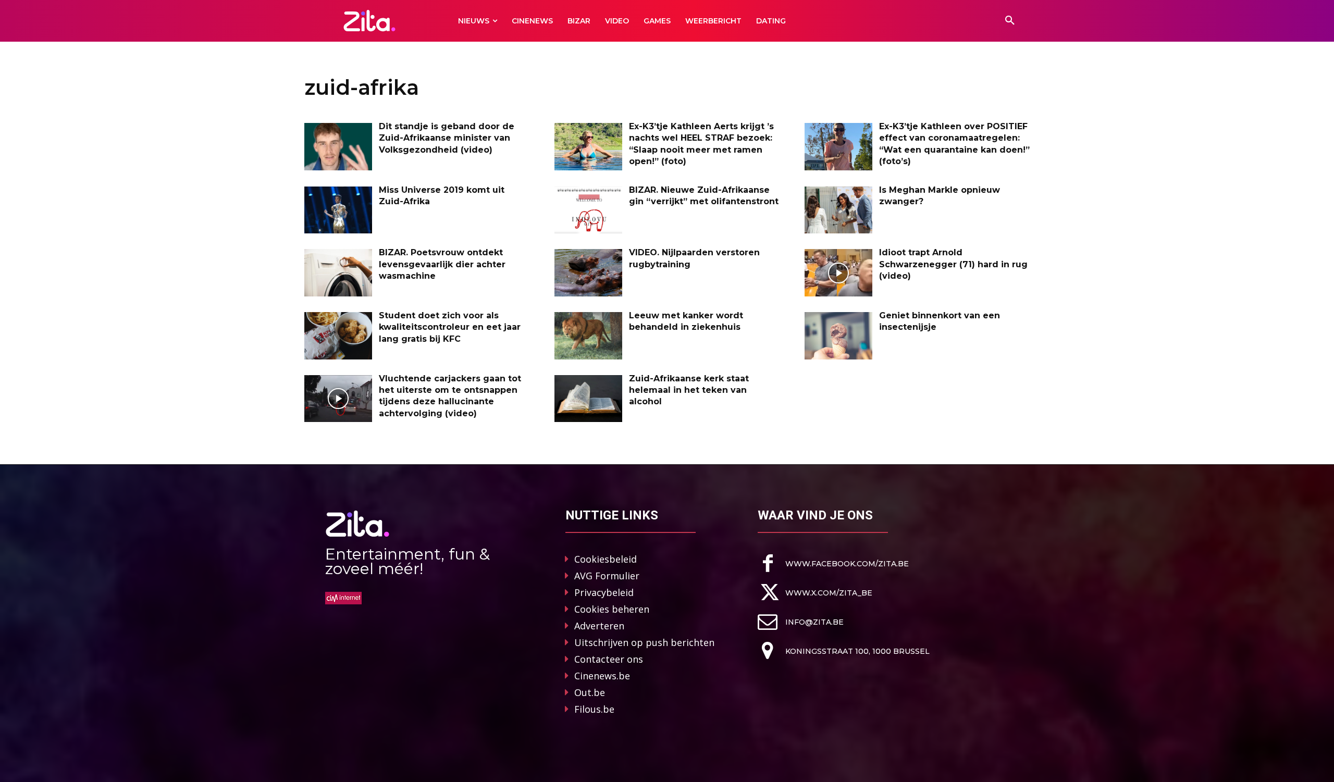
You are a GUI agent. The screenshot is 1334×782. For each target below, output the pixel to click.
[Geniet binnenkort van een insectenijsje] (838, 335)
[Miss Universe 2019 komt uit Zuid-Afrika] (338, 210)
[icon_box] (833, 563)
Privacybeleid (604, 592)
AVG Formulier (606, 575)
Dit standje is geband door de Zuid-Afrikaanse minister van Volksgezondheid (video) (446, 138)
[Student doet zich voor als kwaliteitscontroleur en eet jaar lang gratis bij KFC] (338, 335)
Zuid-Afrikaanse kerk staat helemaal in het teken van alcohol (689, 390)
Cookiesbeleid (605, 559)
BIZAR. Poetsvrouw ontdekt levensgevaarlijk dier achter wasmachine (442, 264)
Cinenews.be (602, 675)
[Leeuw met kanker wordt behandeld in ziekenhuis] (588, 335)
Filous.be (594, 709)
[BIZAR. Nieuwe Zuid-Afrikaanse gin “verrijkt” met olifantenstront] (588, 210)
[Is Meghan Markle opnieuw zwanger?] (838, 210)
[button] (1010, 21)
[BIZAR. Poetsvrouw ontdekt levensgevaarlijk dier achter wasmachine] (338, 272)
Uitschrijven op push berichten (644, 642)
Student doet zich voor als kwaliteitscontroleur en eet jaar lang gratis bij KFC (450, 327)
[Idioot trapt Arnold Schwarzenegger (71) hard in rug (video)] (838, 272)
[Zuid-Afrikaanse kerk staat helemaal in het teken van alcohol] (588, 399)
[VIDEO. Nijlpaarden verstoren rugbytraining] (588, 272)
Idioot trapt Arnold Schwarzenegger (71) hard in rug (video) (953, 264)
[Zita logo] (369, 20)
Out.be (589, 692)
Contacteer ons (608, 659)
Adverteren (599, 625)
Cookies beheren (611, 609)
